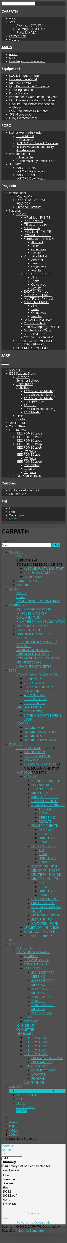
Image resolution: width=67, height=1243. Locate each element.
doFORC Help (26, 168)
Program (30, 451)
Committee (17, 426)
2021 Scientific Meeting (39, 391)
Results (36, 253)
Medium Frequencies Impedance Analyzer (33, 652)
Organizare (16, 515)
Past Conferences (28, 476)
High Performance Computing (29, 86)
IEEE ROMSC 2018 (29, 447)
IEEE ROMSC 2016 (29, 461)
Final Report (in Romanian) (27, 61)
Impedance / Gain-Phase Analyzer (33, 97)
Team (35, 246)
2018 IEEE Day (34, 402)
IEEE (5, 363)
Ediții (12, 512)
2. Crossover (24, 139)
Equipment (10, 69)
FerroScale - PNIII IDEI (39, 239)
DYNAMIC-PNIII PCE (38, 320)
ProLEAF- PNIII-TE (37, 256)
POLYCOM (23, 203)
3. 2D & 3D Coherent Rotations (37, 143)
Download (33, 1213)
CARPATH (9, 11)
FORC (6, 125)
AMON (6, 47)
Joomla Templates (31, 1231)
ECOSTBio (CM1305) (30, 200)
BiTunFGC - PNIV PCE (31, 344)
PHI (4, 501)
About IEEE (17, 370)
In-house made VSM (23, 79)
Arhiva (13, 519)
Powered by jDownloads (33, 1222)
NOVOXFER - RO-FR (38, 337)
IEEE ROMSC (18, 430)
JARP (5, 355)
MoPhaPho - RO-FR (37, 330)
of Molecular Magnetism (42, 766)
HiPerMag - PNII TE (37, 217)
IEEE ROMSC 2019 (29, 444)
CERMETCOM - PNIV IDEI (34, 341)
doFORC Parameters (30, 171)
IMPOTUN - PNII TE (37, 231)
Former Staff (17, 36)
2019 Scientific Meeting (39, 394)
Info (11, 508)
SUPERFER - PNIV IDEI (32, 348)
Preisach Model (19, 154)
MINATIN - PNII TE (36, 302)
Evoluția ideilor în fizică (24, 490)
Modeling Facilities (21, 90)
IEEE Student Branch (23, 373)
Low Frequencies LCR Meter (28, 111)
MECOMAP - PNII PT (38, 295)
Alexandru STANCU (29, 25)
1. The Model (25, 136)
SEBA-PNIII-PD (34, 334)
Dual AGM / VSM (21, 83)
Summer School (27, 380)
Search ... (8, 541)
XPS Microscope (20, 114)
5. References (25, 150)
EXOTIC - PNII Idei (36, 291)
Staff (12, 22)
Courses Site (17, 494)
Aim (34, 277)
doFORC (15, 164)
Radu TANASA (26, 32)
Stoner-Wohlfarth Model (25, 132)
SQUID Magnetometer (24, 76)
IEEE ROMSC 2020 (29, 440)
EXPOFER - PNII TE (37, 274)
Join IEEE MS (18, 423)
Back (4, 1218)
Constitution (24, 384)
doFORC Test (25, 175)
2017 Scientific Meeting (39, 398)
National (14, 210)
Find (56, 545)
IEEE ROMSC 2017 (29, 454)
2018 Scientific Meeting (39, 409)
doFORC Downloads (30, 178)
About (13, 18)
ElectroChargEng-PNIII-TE (42, 327)
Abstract (37, 242)
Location (30, 468)
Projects (8, 186)
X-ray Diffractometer (23, 118)
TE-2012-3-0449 (35, 224)
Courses (8, 483)
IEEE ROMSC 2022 (29, 433)
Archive (21, 214)
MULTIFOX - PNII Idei (38, 298)
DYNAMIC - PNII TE (37, 235)
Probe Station (18, 93)
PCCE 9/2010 (33, 221)
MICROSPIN (32, 228)
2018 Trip (30, 405)
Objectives (38, 249)
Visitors (14, 39)
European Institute (29, 207)
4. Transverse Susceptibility (35, 147)
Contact (22, 419)
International (17, 193)
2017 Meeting (33, 412)
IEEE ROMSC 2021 (29, 437)
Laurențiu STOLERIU (30, 29)
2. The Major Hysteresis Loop (36, 161)
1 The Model (24, 157)
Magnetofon (25, 196)
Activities (22, 387)
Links (19, 416)
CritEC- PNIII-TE (35, 323)
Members (22, 377)
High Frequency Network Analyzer (32, 100)
